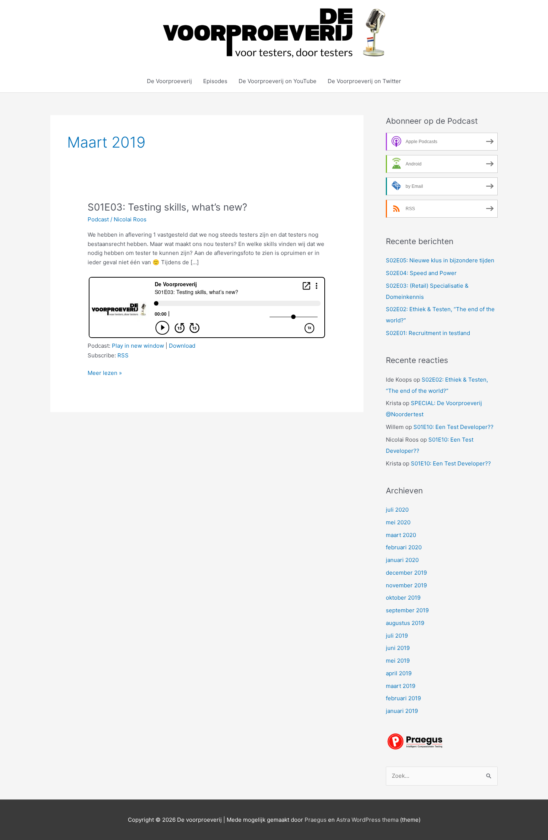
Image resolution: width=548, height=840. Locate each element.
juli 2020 (397, 509)
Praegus (316, 819)
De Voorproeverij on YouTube (277, 81)
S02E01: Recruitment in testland (428, 333)
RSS (123, 355)
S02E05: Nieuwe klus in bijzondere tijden (440, 260)
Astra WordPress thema (367, 819)
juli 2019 (397, 635)
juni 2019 (398, 647)
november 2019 (406, 585)
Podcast (98, 219)
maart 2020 (401, 535)
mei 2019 (398, 660)
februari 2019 (403, 698)
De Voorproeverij (169, 81)
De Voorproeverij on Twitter (364, 81)
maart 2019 (400, 685)
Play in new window (138, 345)
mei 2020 (398, 522)
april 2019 (399, 673)
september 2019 (407, 610)
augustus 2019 (405, 622)
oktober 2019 (403, 597)
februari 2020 (404, 547)
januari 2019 (402, 710)
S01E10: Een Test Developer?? (453, 426)
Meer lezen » (105, 373)
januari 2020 (402, 559)
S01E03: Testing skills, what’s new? (167, 207)
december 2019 (406, 572)
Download (182, 345)
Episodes (215, 81)
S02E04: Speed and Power (421, 273)
